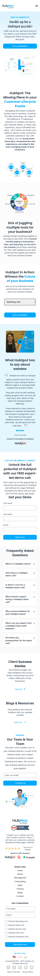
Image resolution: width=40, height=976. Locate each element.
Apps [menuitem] (20, 885)
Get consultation (20, 46)
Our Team (14, 739)
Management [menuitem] (20, 878)
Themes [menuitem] (20, 889)
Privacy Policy (27, 972)
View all (18, 689)
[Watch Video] (20, 342)
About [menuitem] (20, 874)
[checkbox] (20, 929)
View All (18, 722)
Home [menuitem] (20, 870)
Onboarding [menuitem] (20, 881)
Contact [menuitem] (20, 896)
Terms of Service (13, 972)
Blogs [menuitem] (20, 892)
